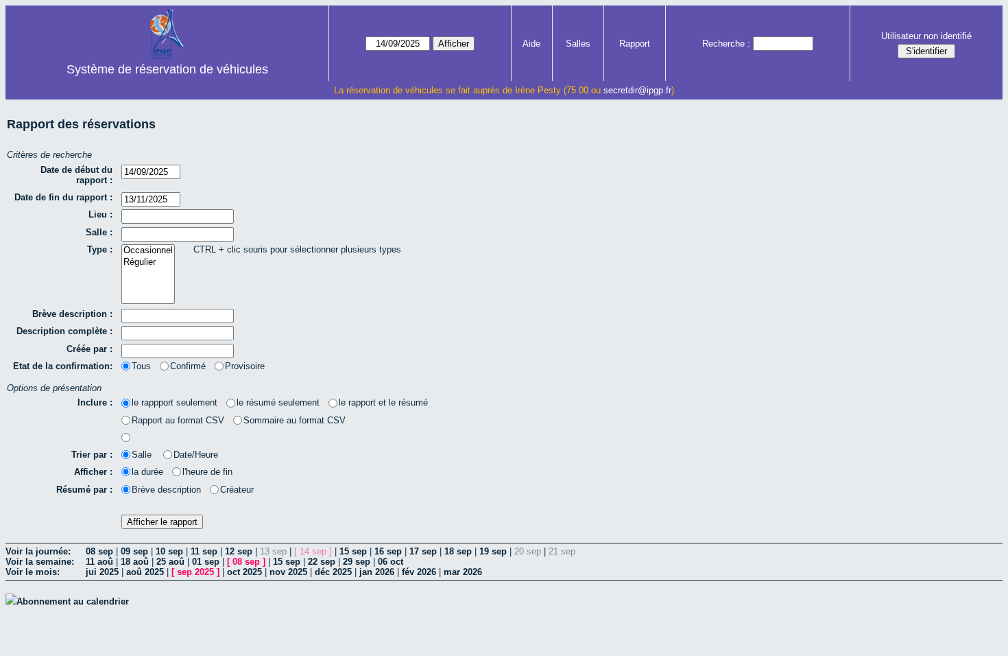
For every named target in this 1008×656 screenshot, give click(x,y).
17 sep (423, 551)
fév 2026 (419, 572)
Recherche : (726, 43)
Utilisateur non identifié (926, 36)
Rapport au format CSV (178, 420)
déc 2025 (333, 572)
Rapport (634, 43)
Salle (143, 454)
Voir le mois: (32, 572)
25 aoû (170, 562)
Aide (531, 43)
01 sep (205, 562)
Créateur (237, 489)
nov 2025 (288, 572)
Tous (141, 366)
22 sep (321, 562)
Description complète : (64, 331)
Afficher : (93, 472)
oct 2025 (244, 572)
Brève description (166, 489)
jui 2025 (102, 572)
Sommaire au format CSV (294, 420)
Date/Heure (195, 454)
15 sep (353, 551)
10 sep (169, 551)
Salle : (99, 232)
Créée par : (89, 349)
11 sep (204, 551)
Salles (578, 43)
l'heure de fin (207, 472)
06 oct (390, 562)
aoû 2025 (145, 572)
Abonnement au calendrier (72, 601)
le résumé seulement (278, 402)
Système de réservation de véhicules (167, 69)
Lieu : (100, 214)
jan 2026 (376, 572)
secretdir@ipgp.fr (637, 90)
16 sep (388, 551)
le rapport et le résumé (383, 402)
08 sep (99, 551)
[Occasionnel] (148, 251)
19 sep (493, 551)
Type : (99, 249)
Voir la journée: (38, 551)
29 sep (356, 562)
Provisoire (245, 366)
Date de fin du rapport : (63, 197)
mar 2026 (463, 572)
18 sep (458, 551)
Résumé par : (84, 489)
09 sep (134, 551)
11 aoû (99, 562)
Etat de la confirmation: (62, 366)
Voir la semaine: (39, 562)
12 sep (238, 551)
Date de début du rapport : (76, 175)
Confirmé (188, 366)
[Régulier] (148, 262)
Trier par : (91, 454)
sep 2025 (195, 572)
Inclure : (94, 402)
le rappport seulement (174, 402)
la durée (147, 472)
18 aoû (135, 562)
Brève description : (72, 314)
